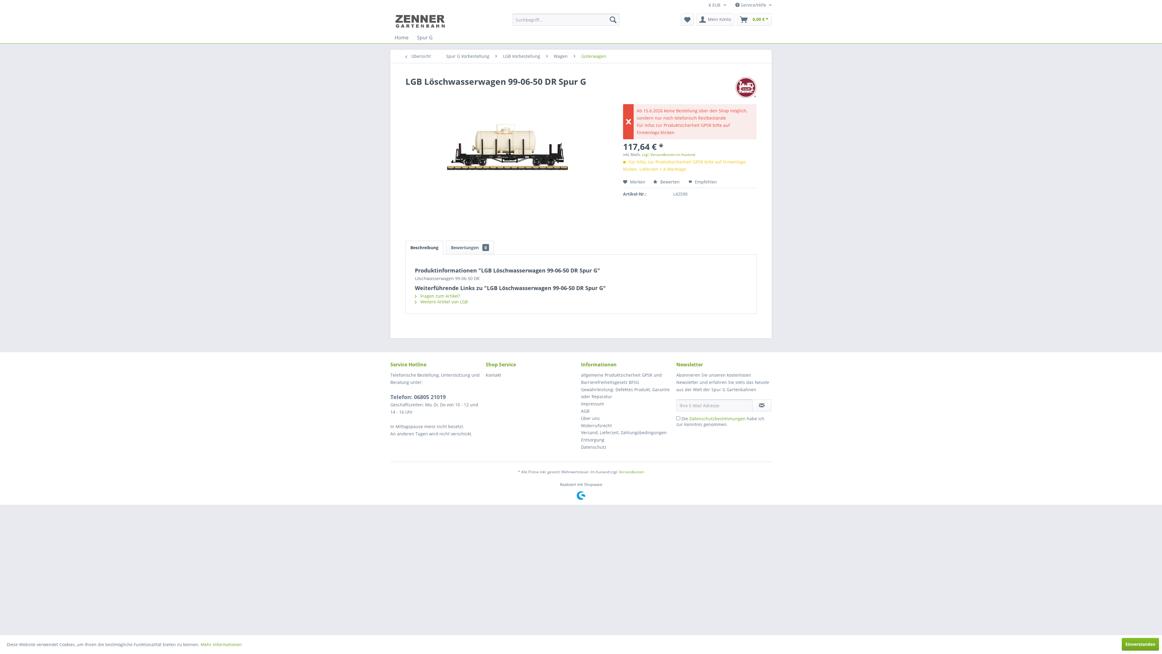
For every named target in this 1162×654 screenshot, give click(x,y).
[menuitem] (566, 20)
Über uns (590, 418)
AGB (585, 411)
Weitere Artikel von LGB (443, 302)
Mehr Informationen (221, 644)
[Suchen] (613, 20)
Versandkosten (631, 471)
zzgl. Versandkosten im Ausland (668, 154)
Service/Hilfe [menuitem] (753, 5)
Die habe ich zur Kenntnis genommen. (720, 421)
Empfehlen (705, 182)
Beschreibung (424, 247)
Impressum (592, 404)
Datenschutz (593, 447)
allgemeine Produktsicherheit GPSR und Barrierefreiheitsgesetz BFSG (621, 378)
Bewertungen (469, 247)
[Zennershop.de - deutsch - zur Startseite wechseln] (420, 21)
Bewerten (670, 182)
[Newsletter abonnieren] (761, 405)
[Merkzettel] (687, 20)
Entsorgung (592, 440)
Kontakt (493, 375)
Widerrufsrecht (596, 425)
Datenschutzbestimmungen (717, 418)
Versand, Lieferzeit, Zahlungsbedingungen (624, 432)
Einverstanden (1140, 644)
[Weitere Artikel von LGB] (746, 87)
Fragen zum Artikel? (439, 296)
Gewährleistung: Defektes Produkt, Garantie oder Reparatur (625, 393)
